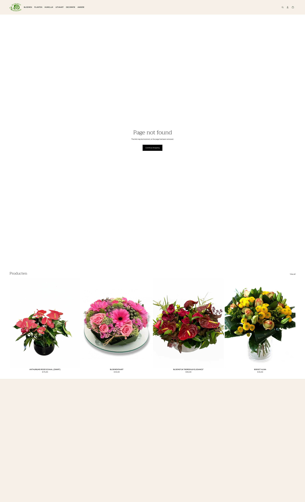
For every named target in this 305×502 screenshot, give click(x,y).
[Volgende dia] (76, 323)
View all (292, 274)
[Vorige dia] (13, 323)
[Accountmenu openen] (287, 7)
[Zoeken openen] (282, 7)
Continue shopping (152, 148)
